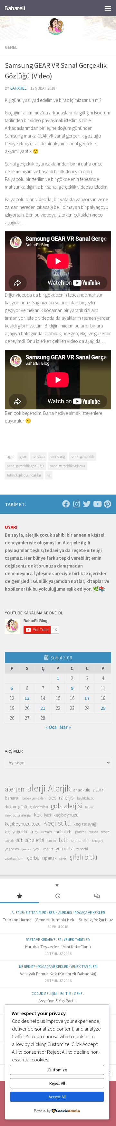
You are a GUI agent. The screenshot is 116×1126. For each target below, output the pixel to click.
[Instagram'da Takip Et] (76, 504)
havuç (89, 807)
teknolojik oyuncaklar (24, 475)
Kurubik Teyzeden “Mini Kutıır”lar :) (58, 947)
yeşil (37, 848)
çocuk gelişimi (14, 858)
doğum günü (16, 806)
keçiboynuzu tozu (23, 824)
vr (48, 475)
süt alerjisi (34, 840)
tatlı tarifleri (80, 840)
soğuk (9, 840)
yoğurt (48, 849)
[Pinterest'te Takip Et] (107, 504)
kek (38, 814)
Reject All (57, 1083)
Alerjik (59, 788)
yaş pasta (12, 848)
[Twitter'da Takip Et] (87, 504)
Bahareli (14, 8)
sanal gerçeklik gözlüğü (25, 465)
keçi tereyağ (84, 824)
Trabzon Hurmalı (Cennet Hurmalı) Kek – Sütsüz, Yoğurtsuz (58, 920)
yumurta (64, 848)
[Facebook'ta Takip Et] (66, 504)
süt (19, 840)
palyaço (38, 456)
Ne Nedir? (27, 966)
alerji (36, 788)
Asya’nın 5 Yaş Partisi (58, 1001)
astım (98, 789)
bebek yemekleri (34, 798)
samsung (58, 456)
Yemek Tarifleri (77, 939)
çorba (33, 857)
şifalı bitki (84, 857)
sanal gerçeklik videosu (67, 465)
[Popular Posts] (19, 896)
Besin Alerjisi (60, 912)
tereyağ (97, 840)
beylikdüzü (85, 798)
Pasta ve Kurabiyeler (43, 939)
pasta (93, 831)
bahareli (18, 88)
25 (103, 708)
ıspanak (49, 858)
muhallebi (63, 832)
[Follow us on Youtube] (97, 504)
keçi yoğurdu (16, 832)
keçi (47, 815)
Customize (57, 1070)
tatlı (64, 840)
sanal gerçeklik (82, 456)
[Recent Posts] (58, 896)
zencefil (82, 848)
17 (87, 698)
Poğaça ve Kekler (89, 912)
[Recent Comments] (96, 896)
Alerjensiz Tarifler (29, 912)
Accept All (57, 1097)
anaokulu (81, 790)
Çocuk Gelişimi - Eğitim (51, 993)
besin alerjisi (61, 797)
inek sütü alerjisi (18, 815)
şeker (63, 858)
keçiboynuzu (66, 815)
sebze (105, 831)
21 (42, 708)
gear (23, 456)
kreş (34, 831)
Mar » (65, 727)
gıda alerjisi (66, 806)
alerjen (14, 789)
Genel (11, 47)
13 (27, 698)
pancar (80, 832)
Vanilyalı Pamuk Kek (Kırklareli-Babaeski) (58, 974)
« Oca (51, 727)
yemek (26, 849)
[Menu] (108, 8)
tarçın (51, 840)
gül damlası (39, 806)
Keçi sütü (57, 823)
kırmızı (46, 831)
